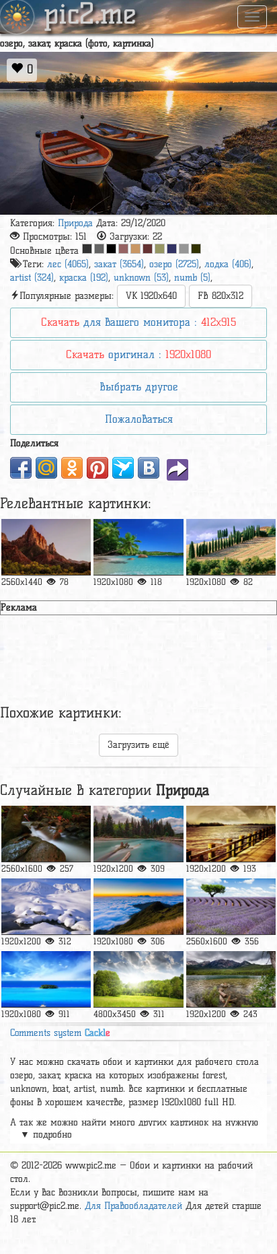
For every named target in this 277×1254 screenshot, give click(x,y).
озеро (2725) (174, 264)
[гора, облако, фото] (138, 906)
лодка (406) (227, 264)
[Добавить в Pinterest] (97, 468)
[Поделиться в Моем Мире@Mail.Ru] (46, 468)
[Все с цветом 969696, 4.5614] (184, 249)
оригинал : (138, 354)
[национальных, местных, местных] (138, 547)
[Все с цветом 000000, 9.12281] (111, 249)
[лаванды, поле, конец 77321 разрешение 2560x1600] (231, 906)
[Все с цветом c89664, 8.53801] (135, 249)
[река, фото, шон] (138, 834)
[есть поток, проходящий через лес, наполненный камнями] (46, 834)
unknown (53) (141, 277)
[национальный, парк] (46, 547)
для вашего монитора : (138, 322)
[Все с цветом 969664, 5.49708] (160, 249)
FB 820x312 (220, 296)
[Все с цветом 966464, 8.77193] (123, 249)
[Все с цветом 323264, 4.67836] (172, 249)
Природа (75, 223)
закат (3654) (119, 264)
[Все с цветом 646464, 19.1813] (99, 249)
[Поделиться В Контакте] (148, 468)
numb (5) (192, 277)
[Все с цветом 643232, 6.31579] (148, 249)
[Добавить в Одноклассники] (72, 468)
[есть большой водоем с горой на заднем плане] (231, 979)
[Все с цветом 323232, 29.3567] (87, 249)
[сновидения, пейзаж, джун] (231, 834)
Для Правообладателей (133, 1206)
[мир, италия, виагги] (231, 547)
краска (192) (83, 277)
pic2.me (90, 15)
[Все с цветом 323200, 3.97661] (196, 249)
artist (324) (32, 277)
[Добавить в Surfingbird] (123, 468)
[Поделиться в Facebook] (21, 468)
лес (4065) (68, 264)
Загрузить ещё (138, 745)
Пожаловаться (139, 419)
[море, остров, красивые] (46, 979)
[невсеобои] (46, 906)
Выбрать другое (138, 386)
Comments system (60, 1033)
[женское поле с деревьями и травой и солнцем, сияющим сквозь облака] (138, 979)
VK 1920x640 (151, 296)
